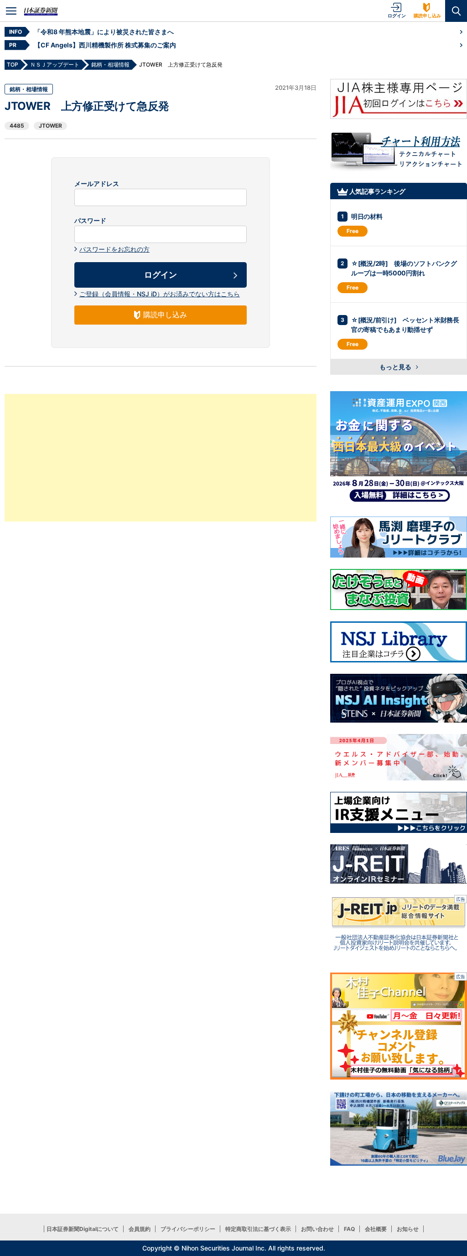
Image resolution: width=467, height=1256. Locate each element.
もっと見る (396, 367)
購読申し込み (427, 15)
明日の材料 (367, 216)
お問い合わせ (317, 1228)
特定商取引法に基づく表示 (258, 1228)
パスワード (90, 220)
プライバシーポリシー (188, 1228)
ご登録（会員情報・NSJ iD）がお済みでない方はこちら (159, 294)
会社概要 (376, 1228)
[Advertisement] (161, 458)
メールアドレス (96, 184)
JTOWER (50, 125)
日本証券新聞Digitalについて (83, 1228)
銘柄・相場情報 (29, 89)
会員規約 (139, 1228)
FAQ (349, 1228)
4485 (17, 125)
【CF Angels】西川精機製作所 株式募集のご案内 (105, 45)
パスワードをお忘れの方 (114, 249)
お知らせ (408, 1228)
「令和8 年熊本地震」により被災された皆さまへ (104, 32)
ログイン (397, 15)
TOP (12, 64)
